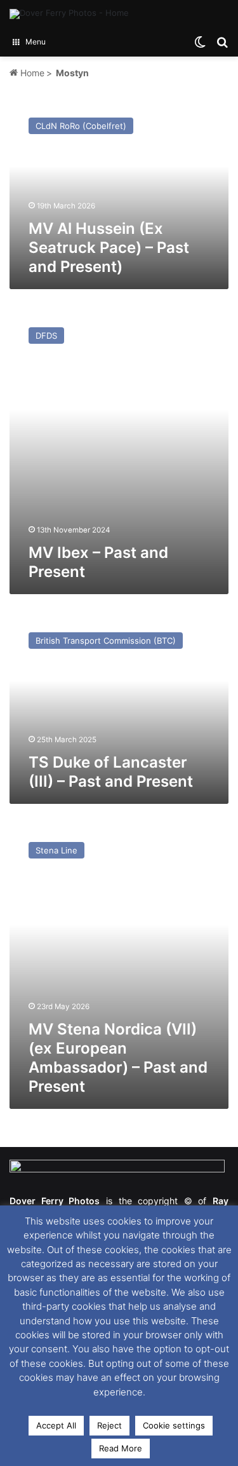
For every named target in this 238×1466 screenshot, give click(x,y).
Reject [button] (109, 1425)
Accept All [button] (56, 1425)
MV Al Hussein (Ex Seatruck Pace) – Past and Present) (109, 247)
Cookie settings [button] (174, 1425)
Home (31, 72)
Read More (120, 1448)
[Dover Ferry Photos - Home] (69, 14)
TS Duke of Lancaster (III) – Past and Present (111, 772)
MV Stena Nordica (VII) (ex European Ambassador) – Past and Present (118, 1058)
